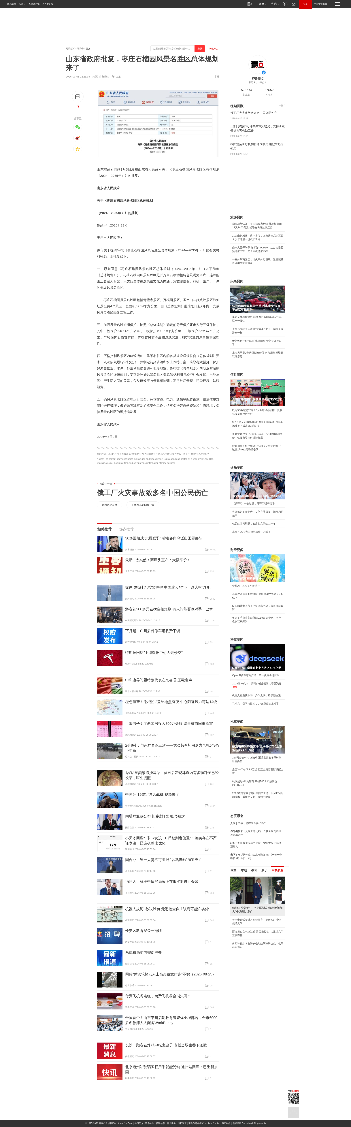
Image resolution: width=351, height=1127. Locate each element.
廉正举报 (226, 1123)
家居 (234, 870)
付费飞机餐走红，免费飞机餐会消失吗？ (158, 996)
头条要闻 (237, 281)
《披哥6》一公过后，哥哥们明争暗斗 (253, 503)
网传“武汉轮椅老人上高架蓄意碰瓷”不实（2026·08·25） (170, 974)
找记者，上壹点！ (258, 82)
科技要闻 (237, 639)
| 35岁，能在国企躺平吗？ (248, 823)
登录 (305, 4)
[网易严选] (274, 4)
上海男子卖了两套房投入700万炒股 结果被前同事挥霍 (169, 724)
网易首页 (11, 4)
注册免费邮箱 (320, 4)
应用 (21, 4)
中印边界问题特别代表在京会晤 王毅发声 (158, 680)
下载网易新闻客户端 (142, 504)
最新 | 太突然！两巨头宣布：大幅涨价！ (157, 560)
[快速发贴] (78, 96)
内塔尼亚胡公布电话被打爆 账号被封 (155, 816)
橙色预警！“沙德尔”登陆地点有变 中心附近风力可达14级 (171, 702)
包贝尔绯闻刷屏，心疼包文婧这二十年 (254, 523)
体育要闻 (237, 374)
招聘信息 (160, 1123)
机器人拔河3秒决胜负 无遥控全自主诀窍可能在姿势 (167, 909)
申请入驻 (213, 49)
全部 (281, 105)
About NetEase (125, 1123)
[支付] (285, 4)
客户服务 (171, 1123)
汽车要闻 (237, 722)
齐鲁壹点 (104, 76)
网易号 (80, 48)
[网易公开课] (261, 4)
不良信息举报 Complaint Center (204, 1123)
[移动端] (250, 4)
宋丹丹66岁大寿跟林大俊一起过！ (251, 531)
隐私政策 (182, 1123)
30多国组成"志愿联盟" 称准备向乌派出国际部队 (163, 538)
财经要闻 (237, 550)
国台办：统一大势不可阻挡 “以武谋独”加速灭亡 (163, 860)
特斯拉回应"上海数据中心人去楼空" (154, 653)
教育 (254, 870)
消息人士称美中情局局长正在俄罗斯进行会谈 (161, 881)
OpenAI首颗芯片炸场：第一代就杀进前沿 (255, 675)
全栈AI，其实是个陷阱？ (246, 585)
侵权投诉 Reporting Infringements (249, 1123)
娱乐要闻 (237, 467)
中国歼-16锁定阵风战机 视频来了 (152, 794)
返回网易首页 (109, 504)
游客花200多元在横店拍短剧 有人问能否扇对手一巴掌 (169, 609)
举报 (216, 76)
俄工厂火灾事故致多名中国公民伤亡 (152, 493)
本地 (244, 870)
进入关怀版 (47, 4)
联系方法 (149, 1123)
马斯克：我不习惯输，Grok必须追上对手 (255, 703)
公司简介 (139, 1123)
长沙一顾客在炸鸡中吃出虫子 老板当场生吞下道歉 (166, 1045)
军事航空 (277, 870)
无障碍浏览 (34, 4)
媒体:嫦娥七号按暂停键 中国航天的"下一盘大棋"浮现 (167, 587)
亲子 (264, 870)
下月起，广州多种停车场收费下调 (152, 631)
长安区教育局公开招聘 (143, 931)
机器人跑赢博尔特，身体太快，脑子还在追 (256, 695)
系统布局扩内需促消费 (143, 952)
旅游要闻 (237, 217)
